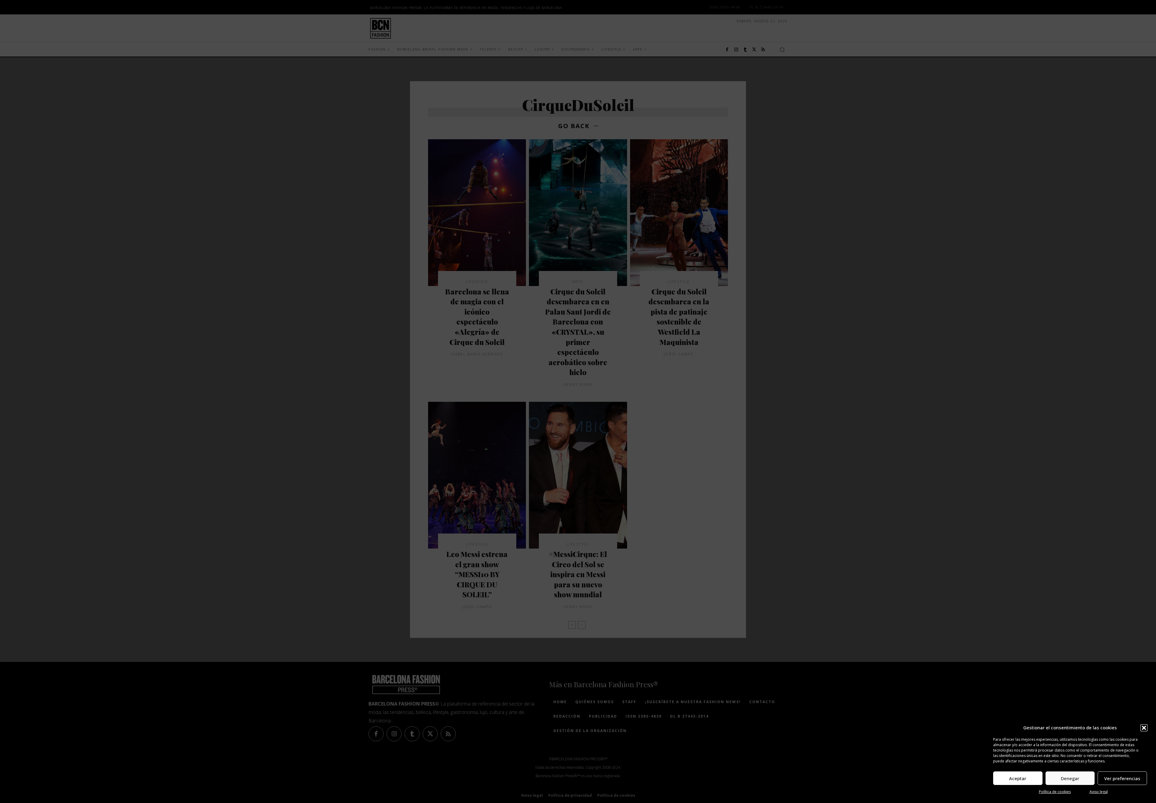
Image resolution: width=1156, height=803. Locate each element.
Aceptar (1017, 778)
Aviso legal (1098, 791)
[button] (1144, 728)
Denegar (1070, 778)
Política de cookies (1055, 791)
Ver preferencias (1122, 778)
